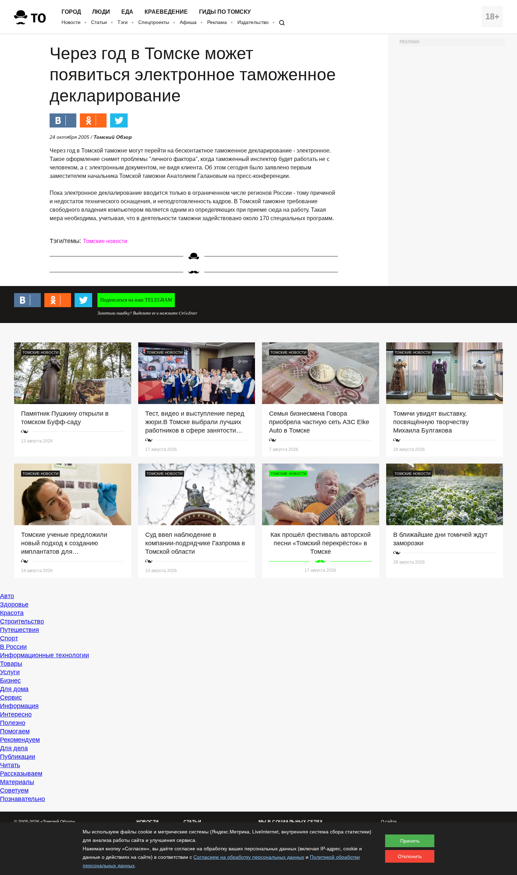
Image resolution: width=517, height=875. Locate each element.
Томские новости (105, 241)
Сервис (11, 697)
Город (71, 12)
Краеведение (166, 12)
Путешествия (19, 629)
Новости (71, 22)
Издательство (253, 22)
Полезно (12, 722)
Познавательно (22, 798)
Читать (10, 765)
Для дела (14, 748)
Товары (11, 663)
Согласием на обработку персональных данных (248, 857)
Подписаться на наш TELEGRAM (136, 300)
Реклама (217, 22)
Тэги (122, 22)
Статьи (99, 22)
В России (13, 646)
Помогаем (15, 731)
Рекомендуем (20, 739)
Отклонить (410, 856)
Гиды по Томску (225, 12)
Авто (7, 596)
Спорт (9, 638)
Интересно (16, 714)
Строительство (22, 621)
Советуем (14, 790)
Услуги (10, 672)
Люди (101, 12)
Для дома (14, 689)
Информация (19, 705)
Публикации (17, 756)
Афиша (188, 22)
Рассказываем (21, 773)
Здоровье (14, 604)
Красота (12, 612)
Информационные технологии (44, 655)
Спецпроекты (153, 22)
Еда (127, 12)
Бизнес (10, 680)
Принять (410, 841)
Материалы (17, 782)
